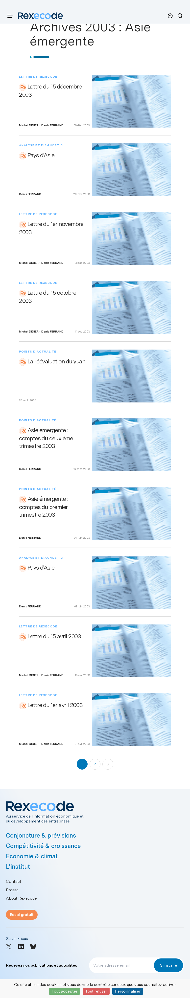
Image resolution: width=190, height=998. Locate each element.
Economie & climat (32, 856)
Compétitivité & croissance (43, 845)
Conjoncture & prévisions (41, 835)
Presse (12, 889)
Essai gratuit (22, 914)
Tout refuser (96, 991)
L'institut (18, 866)
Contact (13, 881)
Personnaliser (128, 991)
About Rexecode (21, 898)
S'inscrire (168, 965)
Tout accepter (64, 991)
